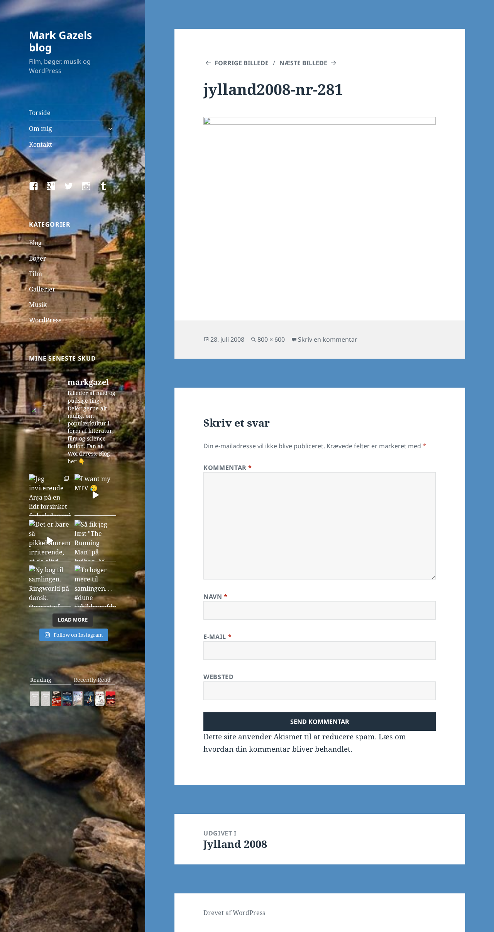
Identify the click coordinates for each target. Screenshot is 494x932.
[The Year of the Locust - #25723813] (34, 698)
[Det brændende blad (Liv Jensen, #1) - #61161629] (88, 698)
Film (35, 273)
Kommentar (227, 467)
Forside (40, 112)
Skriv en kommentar (327, 339)
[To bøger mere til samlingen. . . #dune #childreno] (95, 586)
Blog (35, 243)
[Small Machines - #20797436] (45, 698)
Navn (215, 596)
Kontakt (40, 144)
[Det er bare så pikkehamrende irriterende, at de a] (50, 540)
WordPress (45, 320)
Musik (38, 304)
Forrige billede (242, 63)
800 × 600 (271, 339)
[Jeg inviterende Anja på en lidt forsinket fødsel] (50, 495)
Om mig (40, 128)
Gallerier (42, 289)
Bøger (37, 258)
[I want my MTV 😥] (95, 495)
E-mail (217, 636)
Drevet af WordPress (234, 912)
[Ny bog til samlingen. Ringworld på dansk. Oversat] (50, 586)
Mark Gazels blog (60, 41)
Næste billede (303, 63)
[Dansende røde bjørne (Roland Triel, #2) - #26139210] (110, 698)
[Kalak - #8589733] (78, 698)
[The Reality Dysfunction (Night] (67, 698)
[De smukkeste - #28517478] (100, 698)
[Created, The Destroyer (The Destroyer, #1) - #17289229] (56, 698)
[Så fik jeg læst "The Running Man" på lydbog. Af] (95, 540)
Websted (218, 677)
